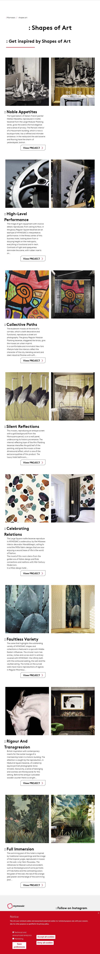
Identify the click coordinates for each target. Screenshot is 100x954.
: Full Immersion (19, 849)
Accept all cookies (45, 937)
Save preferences (19, 945)
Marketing (19, 938)
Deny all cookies (45, 943)
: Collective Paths (20, 324)
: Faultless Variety (21, 639)
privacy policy (44, 924)
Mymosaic (11, 17)
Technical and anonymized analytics (22, 933)
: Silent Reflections (21, 426)
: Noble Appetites (20, 111)
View (31, 147)
